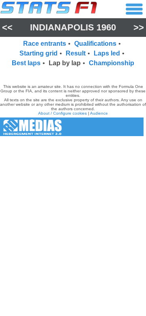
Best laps (26, 63)
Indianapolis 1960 (73, 27)
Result (76, 53)
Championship (111, 63)
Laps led (107, 53)
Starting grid (38, 53)
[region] (73, 74)
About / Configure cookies (62, 113)
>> (138, 27)
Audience (99, 113)
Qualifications (95, 43)
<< (7, 27)
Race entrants (44, 43)
